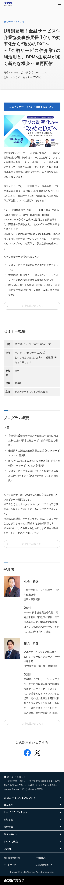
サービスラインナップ (15, 812)
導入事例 (8, 805)
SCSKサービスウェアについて (20, 797)
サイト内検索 (11, 841)
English (7, 849)
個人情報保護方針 (12, 858)
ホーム (10, 777)
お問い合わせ (11, 834)
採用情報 (8, 827)
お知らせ (21, 777)
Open (59, 3)
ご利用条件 (41, 858)
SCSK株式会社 (42, 864)
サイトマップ (10, 864)
